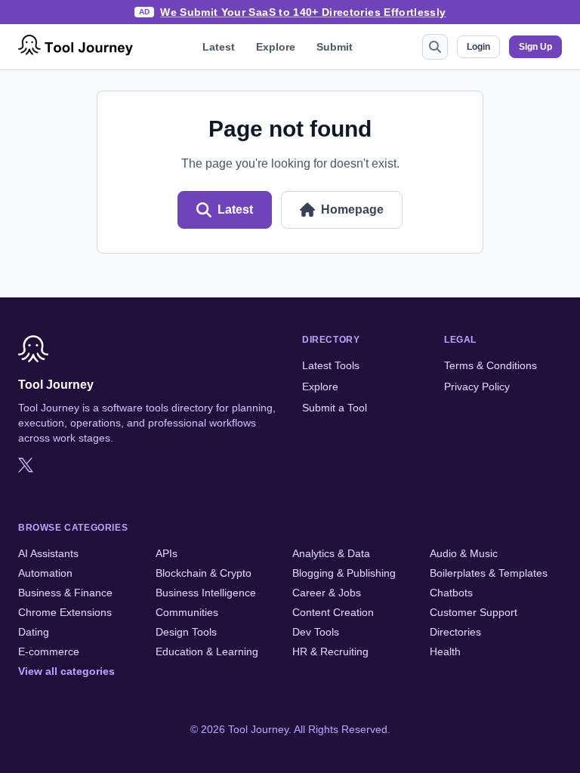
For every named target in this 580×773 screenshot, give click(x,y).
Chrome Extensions (65, 612)
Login (478, 47)
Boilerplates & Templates (489, 573)
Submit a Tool (334, 408)
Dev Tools (315, 632)
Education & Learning (207, 651)
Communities (187, 612)
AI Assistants (48, 553)
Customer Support (473, 612)
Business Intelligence (206, 593)
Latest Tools (330, 365)
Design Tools (186, 632)
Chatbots (451, 593)
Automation (45, 573)
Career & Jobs (326, 593)
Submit (334, 47)
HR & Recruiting (330, 651)
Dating (33, 632)
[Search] (435, 47)
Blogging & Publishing (344, 573)
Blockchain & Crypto (203, 573)
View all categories (66, 671)
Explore (275, 47)
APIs (166, 553)
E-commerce (48, 651)
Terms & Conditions (490, 365)
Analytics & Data (331, 553)
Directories (455, 632)
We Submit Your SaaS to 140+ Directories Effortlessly (303, 12)
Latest (218, 47)
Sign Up (535, 47)
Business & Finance (65, 593)
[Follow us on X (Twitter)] (25, 465)
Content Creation (333, 612)
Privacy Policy (477, 386)
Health (445, 651)
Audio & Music (464, 553)
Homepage (352, 209)
